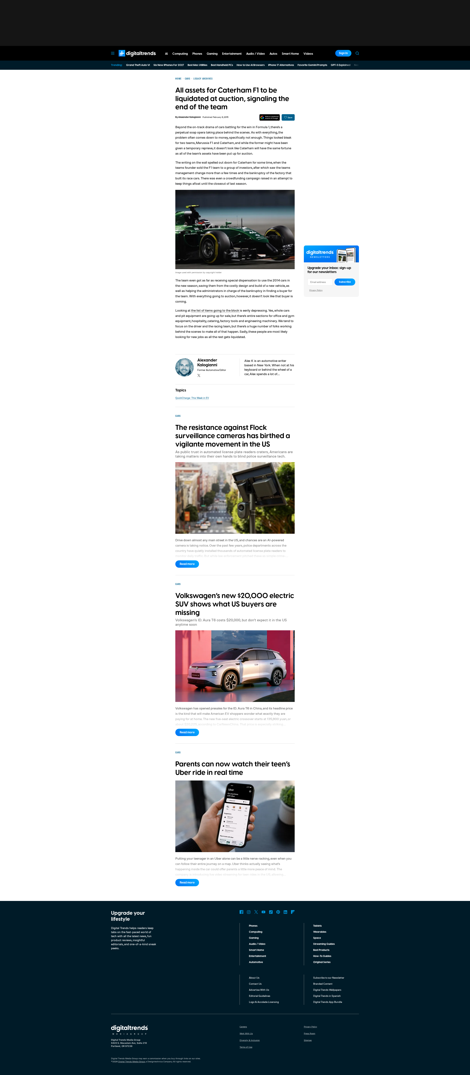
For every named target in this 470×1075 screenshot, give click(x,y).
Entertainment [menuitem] (232, 54)
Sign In (343, 53)
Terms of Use (246, 1047)
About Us (254, 977)
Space (317, 938)
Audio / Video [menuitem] (255, 54)
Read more (187, 564)
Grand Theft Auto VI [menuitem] (138, 65)
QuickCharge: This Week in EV (192, 397)
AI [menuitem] (166, 54)
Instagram (249, 912)
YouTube (263, 912)
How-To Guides (322, 956)
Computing (255, 932)
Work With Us (246, 1033)
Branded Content (322, 983)
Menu (112, 53)
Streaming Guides (324, 944)
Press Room (309, 1033)
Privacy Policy (316, 290)
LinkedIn (285, 912)
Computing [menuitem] (180, 54)
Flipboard (293, 912)
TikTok (271, 912)
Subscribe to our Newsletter (328, 977)
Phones (253, 926)
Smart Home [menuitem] (290, 54)
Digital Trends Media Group (131, 1061)
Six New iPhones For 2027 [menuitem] (168, 65)
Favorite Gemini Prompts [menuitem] (312, 65)
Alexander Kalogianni (189, 117)
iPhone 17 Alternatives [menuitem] (281, 65)
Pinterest (278, 912)
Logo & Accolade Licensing (264, 1001)
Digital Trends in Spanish (327, 995)
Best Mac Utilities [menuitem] (197, 65)
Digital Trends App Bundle (327, 1001)
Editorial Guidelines (259, 995)
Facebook (241, 912)
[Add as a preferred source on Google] (269, 117)
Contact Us (255, 983)
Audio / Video (257, 944)
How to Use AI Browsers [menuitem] (251, 65)
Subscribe (345, 282)
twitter (198, 375)
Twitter (256, 912)
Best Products (321, 950)
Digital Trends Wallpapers (327, 989)
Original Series (321, 962)
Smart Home (256, 950)
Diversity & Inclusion (250, 1040)
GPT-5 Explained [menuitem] (340, 65)
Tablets (317, 926)
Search (357, 53)
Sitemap (308, 1040)
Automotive (256, 962)
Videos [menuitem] (308, 54)
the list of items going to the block (215, 310)
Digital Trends (130, 58)
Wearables (319, 932)
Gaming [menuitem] (212, 54)
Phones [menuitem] (197, 54)
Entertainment (257, 956)
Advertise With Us (259, 989)
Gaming (254, 938)
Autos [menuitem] (273, 54)
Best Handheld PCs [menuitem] (222, 65)
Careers (243, 1026)
